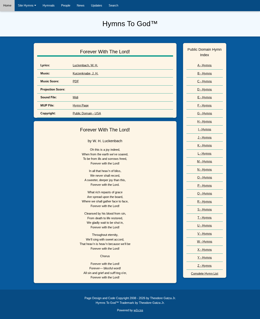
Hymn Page (81, 105)
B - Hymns (204, 73)
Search (113, 5)
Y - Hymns (204, 257)
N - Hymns (204, 169)
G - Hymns (204, 113)
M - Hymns (204, 161)
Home (7, 5)
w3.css (138, 310)
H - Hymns (204, 121)
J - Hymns (205, 137)
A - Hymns (204, 65)
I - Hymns (204, 129)
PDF (76, 81)
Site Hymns (26, 5)
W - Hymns (204, 241)
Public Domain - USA (87, 113)
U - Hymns (204, 225)
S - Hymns (204, 209)
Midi (75, 97)
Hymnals (49, 5)
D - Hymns (204, 89)
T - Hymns (204, 217)
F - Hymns (204, 105)
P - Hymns (204, 185)
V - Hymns (204, 233)
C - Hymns (204, 81)
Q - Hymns (204, 193)
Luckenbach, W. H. (85, 65)
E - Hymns (204, 97)
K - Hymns (204, 145)
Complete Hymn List (204, 273)
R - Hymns (204, 201)
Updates (96, 5)
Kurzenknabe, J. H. (85, 73)
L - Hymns (204, 153)
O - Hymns (204, 177)
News (80, 5)
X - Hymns (204, 249)
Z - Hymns (204, 265)
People (65, 5)
